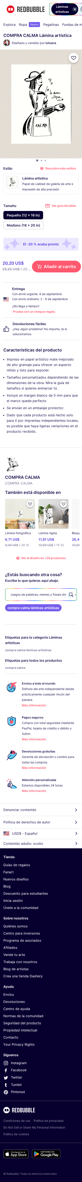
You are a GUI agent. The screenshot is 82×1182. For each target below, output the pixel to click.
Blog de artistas (16, 969)
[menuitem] (9, 24)
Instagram (19, 1063)
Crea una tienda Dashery (23, 976)
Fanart (8, 872)
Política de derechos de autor (26, 822)
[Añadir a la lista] (74, 58)
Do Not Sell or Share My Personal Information (34, 1127)
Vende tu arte (14, 955)
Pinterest (18, 1092)
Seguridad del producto (22, 1023)
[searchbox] (41, 594)
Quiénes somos (15, 926)
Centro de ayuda (16, 1009)
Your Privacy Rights (18, 1044)
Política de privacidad (48, 1120)
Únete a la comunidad (20, 908)
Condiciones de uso (16, 1120)
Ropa (28, 24)
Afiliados (10, 947)
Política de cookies (16, 1134)
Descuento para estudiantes (25, 893)
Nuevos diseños (16, 879)
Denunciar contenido (19, 810)
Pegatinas (51, 24)
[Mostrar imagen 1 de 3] (37, 160)
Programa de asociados (22, 940)
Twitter (16, 1077)
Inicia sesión (13, 900)
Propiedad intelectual (20, 1030)
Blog (7, 886)
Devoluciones (14, 1002)
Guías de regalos (16, 865)
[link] (33, 607)
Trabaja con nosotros (20, 962)
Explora (9, 24)
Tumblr (16, 1085)
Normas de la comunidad (23, 1016)
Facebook (19, 1070)
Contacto (10, 1037)
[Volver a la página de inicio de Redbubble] (26, 9)
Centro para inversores (21, 933)
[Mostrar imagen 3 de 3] (45, 160)
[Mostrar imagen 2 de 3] (41, 160)
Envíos (8, 994)
